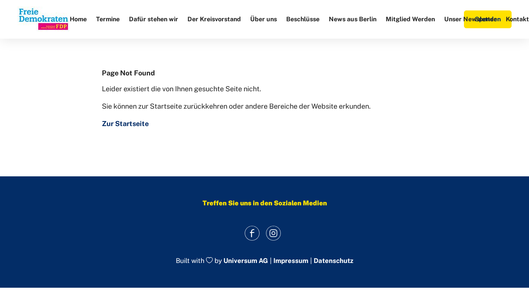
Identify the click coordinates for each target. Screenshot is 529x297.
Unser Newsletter (470, 19)
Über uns (263, 19)
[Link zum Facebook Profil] (252, 233)
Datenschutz (333, 261)
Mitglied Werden (410, 19)
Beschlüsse (302, 19)
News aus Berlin (352, 19)
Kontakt (517, 19)
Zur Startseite (125, 123)
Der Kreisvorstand (214, 19)
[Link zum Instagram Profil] (273, 233)
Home (78, 19)
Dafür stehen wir (153, 19)
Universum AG (245, 261)
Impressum (290, 261)
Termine (108, 19)
